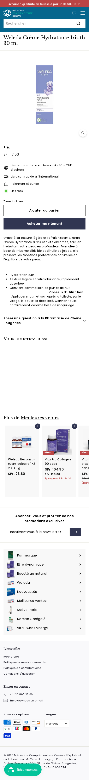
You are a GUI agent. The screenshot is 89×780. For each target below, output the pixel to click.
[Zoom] (83, 133)
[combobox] (44, 23)
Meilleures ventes (40, 417)
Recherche (11, 657)
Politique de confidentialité (22, 668)
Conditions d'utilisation (19, 674)
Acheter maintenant (44, 223)
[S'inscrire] (75, 532)
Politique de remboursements (25, 662)
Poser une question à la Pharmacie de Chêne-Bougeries (43, 320)
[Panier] (74, 13)
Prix (7, 147)
